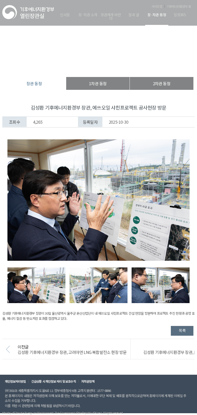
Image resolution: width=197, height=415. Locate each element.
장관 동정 (125, 66)
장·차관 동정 (156, 15)
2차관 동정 (161, 83)
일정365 (180, 15)
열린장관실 (68, 66)
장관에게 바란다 (111, 17)
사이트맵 (157, 6)
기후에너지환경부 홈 (179, 6)
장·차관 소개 (87, 15)
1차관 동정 (97, 83)
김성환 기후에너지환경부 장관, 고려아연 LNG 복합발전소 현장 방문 (72, 352)
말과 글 (134, 15)
